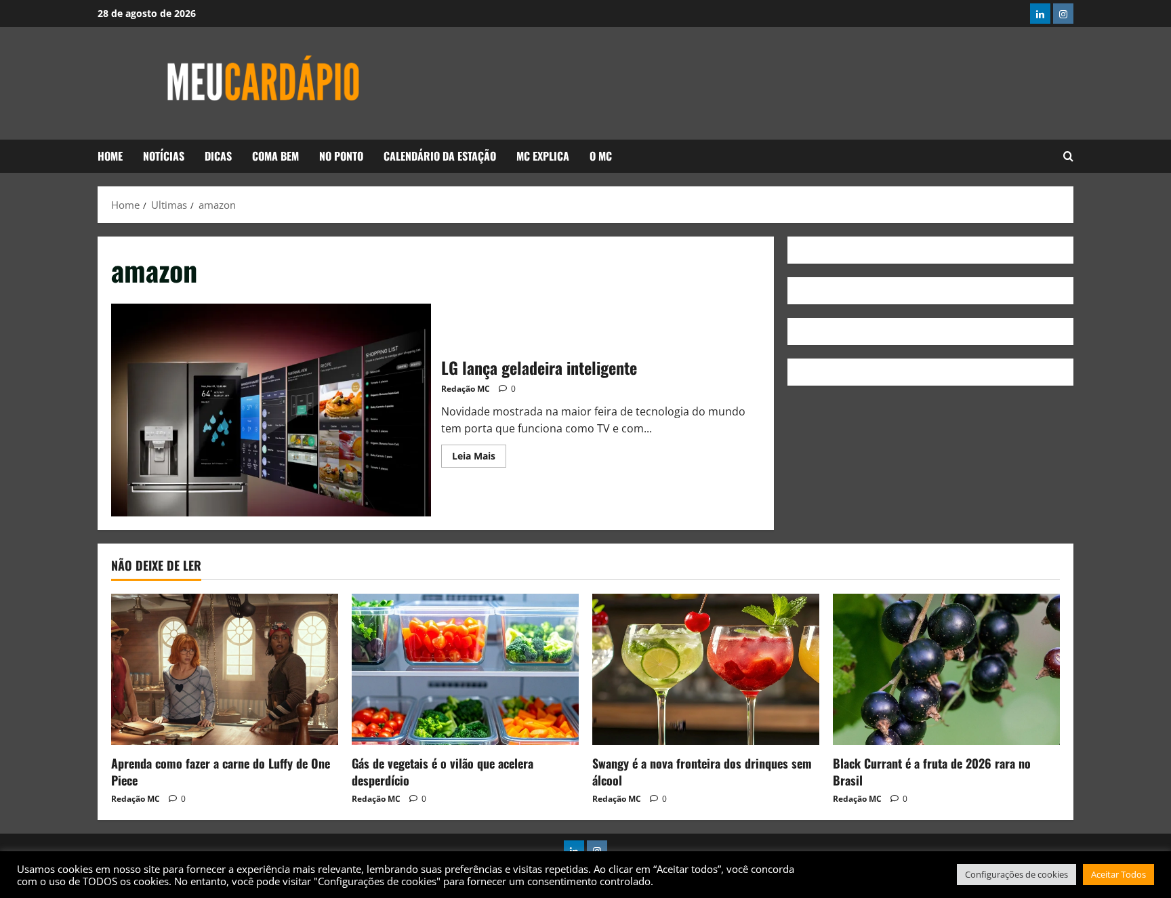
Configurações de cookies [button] (1016, 874)
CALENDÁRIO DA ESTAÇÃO (440, 156)
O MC (601, 156)
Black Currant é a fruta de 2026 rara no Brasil (932, 771)
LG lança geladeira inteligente (271, 410)
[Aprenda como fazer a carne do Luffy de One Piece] (224, 669)
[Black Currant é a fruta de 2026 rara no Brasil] (946, 669)
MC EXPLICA (542, 156)
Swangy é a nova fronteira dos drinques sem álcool (702, 771)
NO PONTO (341, 156)
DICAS (218, 156)
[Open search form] (1068, 156)
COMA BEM (275, 156)
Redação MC (465, 388)
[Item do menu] (1040, 13)
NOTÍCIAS (163, 156)
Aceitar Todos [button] (1118, 874)
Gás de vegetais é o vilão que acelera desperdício (442, 771)
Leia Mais (479, 453)
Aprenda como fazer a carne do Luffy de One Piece (220, 771)
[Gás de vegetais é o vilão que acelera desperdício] (465, 669)
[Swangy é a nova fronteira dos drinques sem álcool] (705, 669)
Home (110, 156)
